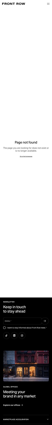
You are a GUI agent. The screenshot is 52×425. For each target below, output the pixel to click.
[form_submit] (45, 321)
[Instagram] (22, 335)
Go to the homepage (26, 156)
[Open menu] (48, 3)
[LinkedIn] (14, 335)
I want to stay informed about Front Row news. (27, 328)
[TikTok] (6, 335)
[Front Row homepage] (13, 4)
